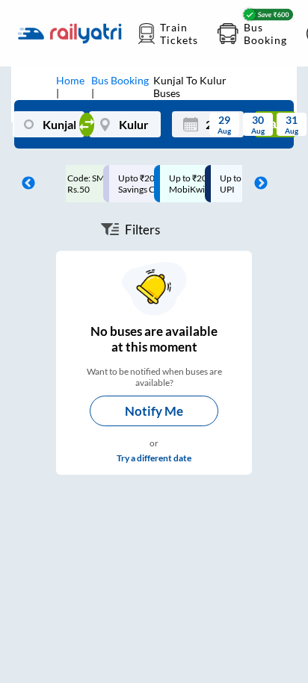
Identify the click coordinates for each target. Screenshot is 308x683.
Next (257, 183)
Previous (24, 183)
